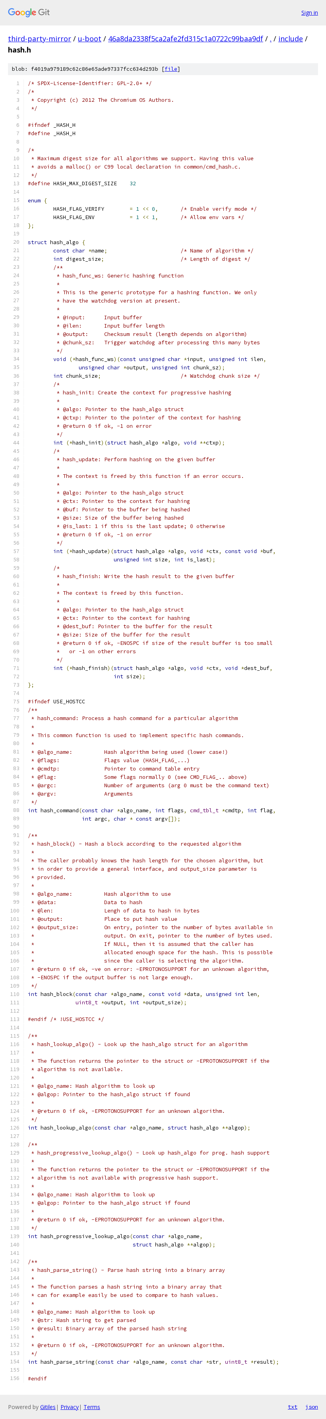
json (311, 1406)
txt (292, 1406)
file (171, 69)
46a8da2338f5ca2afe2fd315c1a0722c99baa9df (185, 38)
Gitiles (48, 1407)
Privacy (69, 1407)
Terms (91, 1407)
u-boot (89, 38)
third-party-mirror (39, 38)
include (290, 38)
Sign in (309, 12)
